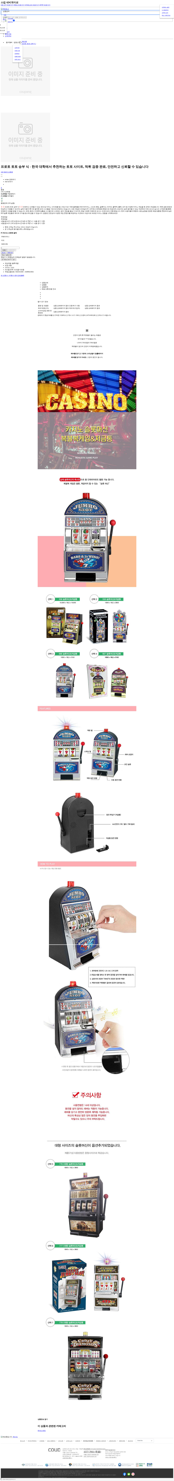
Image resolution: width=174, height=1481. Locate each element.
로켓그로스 (18, 59)
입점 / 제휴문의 (51, 1440)
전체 (5, 15)
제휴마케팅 (18, 56)
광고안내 (130, 1440)
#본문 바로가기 (44, 5)
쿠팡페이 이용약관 (101, 1440)
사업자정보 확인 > (67, 1458)
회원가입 (8, 34)
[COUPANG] (54, 1449)
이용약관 (77, 1440)
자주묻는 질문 (165, 7)
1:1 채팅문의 (165, 10)
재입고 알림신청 (6, 255)
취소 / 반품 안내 (166, 15)
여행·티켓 (17, 50)
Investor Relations (32, 1440)
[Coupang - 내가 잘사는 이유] (5, 9)
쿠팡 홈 (24, 41)
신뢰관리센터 (112, 1440)
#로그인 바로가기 (7, 5)
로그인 (7, 32)
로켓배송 (17, 53)
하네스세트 (42, 1431)
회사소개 (22, 1440)
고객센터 (8, 36)
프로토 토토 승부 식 (29, 44)
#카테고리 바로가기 (32, 5)
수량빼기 (4, 250)
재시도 (15, 1437)
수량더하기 (12, 250)
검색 (4, 19)
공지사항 (60, 1440)
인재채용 (41, 1440)
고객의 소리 (165, 12)
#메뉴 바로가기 (19, 5)
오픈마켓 (17, 47)
